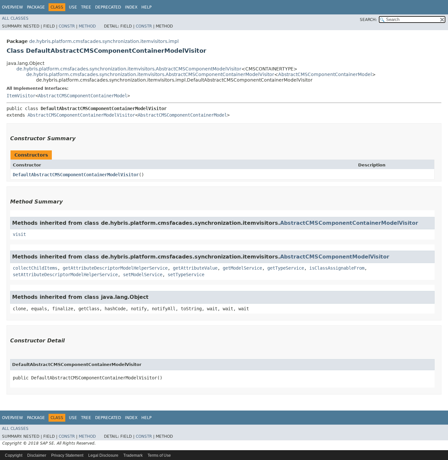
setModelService (142, 274)
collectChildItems (35, 268)
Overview (12, 7)
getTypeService (285, 268)
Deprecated (108, 7)
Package (36, 7)
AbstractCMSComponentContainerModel (325, 74)
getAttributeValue (195, 268)
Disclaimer (36, 455)
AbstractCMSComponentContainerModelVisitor (81, 115)
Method (87, 26)
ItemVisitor (21, 95)
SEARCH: (368, 19)
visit (19, 234)
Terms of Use (159, 455)
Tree (86, 7)
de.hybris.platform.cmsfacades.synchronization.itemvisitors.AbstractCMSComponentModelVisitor (128, 68)
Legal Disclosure (103, 455)
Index (131, 7)
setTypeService (186, 274)
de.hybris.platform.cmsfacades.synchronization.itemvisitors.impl (104, 41)
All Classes (15, 18)
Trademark (133, 455)
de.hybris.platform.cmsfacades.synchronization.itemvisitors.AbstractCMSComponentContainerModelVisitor (150, 74)
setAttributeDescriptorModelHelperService (65, 274)
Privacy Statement (67, 455)
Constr (67, 26)
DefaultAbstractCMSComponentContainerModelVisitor (76, 174)
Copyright (13, 455)
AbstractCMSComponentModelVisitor (334, 257)
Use (73, 7)
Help (146, 7)
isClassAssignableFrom (336, 268)
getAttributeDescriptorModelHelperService (115, 268)
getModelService (242, 268)
